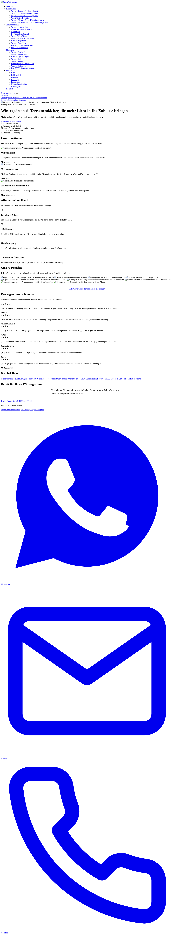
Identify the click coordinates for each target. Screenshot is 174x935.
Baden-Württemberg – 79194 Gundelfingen (79, 379)
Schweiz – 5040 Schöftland (130, 379)
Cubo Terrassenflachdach (21, 29)
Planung (14, 77)
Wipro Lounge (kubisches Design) (25, 13)
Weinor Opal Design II (20, 57)
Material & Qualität (19, 84)
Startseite (9, 6)
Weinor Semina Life (19, 54)
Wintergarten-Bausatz (20, 18)
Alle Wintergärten (76, 289)
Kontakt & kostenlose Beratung (13, 100)
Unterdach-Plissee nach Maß (22, 64)
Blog (13, 73)
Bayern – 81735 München (107, 379)
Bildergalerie (16, 75)
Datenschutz (15, 410)
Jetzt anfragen (6, 401)
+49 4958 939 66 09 (23, 401)
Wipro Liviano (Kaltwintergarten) (24, 15)
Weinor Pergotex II (18, 41)
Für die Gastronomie (19, 48)
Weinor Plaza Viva (18, 43)
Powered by (32, 410)
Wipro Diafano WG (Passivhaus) (24, 11)
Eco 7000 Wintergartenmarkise (23, 68)
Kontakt (9, 89)
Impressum (5, 410)
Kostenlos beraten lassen (11, 121)
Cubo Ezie (15, 32)
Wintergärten (11, 9)
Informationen (11, 70)
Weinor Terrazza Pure (20, 27)
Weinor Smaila (17, 61)
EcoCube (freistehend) (20, 34)
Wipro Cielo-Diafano (19, 36)
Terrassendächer (12, 25)
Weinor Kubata (17, 59)
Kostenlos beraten (8, 93)
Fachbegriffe (16, 86)
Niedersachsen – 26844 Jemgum (14, 379)
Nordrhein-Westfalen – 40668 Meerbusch (44, 379)
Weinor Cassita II (18, 52)
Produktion (15, 82)
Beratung (15, 80)
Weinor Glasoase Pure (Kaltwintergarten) (27, 20)
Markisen (10, 50)
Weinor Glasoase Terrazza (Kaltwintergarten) (29, 22)
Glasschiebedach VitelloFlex (22, 38)
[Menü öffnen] (17, 93)
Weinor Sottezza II (18, 66)
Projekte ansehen (28, 121)
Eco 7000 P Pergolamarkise (22, 45)
